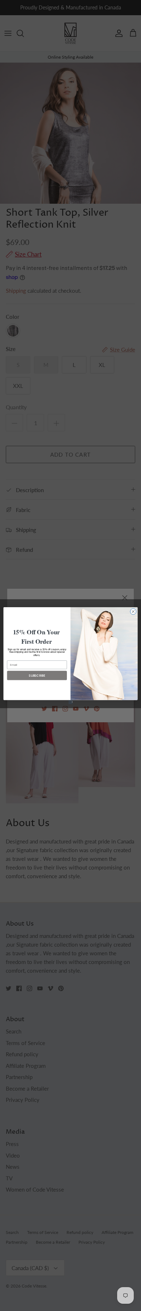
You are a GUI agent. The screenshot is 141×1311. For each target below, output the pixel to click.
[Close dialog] (133, 611)
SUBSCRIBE (37, 675)
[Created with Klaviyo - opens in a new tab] (70, 702)
